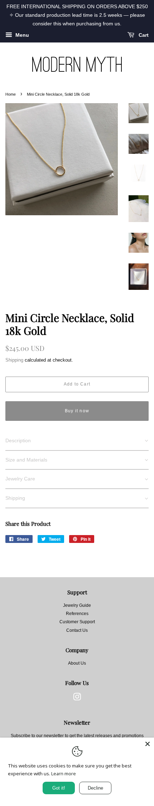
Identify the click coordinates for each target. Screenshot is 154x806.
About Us (77, 663)
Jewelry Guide (77, 605)
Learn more (63, 773)
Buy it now (77, 410)
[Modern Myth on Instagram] (77, 698)
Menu (21, 35)
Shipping (14, 360)
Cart (143, 35)
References (77, 613)
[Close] (147, 743)
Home (10, 94)
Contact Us (77, 630)
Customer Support (77, 621)
